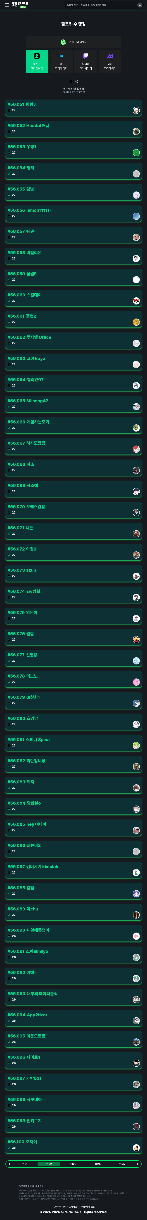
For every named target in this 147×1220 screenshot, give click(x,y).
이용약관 (56, 1206)
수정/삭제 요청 (88, 1206)
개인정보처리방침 (70, 1206)
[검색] (139, 5)
